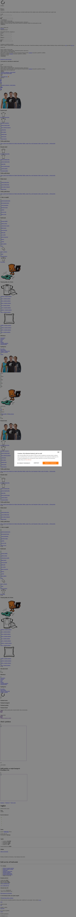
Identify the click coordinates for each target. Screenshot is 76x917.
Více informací (28, 459)
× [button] (59, 452)
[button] (24, 463)
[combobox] (58, 452)
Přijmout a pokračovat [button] (50, 463)
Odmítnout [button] (36, 462)
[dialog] (38, 458)
